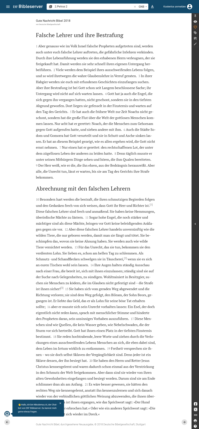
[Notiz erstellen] (195, 44)
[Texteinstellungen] (152, 7)
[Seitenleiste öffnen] (195, 224)
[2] (125, 258)
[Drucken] (195, 420)
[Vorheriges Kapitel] (7, 422)
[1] (151, 204)
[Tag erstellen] (195, 33)
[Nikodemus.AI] (7, 414)
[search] (94, 6)
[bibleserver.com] (28, 7)
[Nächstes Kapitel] (184, 422)
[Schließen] (60, 403)
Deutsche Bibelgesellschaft (49, 24)
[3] (61, 288)
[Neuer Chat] (195, 38)
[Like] (195, 27)
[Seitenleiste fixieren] (195, 16)
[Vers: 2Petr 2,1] (195, 21)
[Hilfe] (195, 426)
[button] (8, 7)
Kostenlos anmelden (174, 6)
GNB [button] (141, 6)
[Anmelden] (190, 7)
